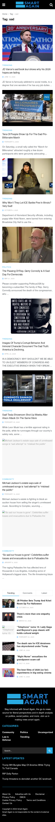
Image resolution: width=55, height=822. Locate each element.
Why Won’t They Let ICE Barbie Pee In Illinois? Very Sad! (26, 204)
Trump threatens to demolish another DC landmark (26, 778)
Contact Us (7, 803)
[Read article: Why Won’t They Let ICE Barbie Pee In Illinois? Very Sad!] (27, 176)
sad (16, 14)
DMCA (23, 797)
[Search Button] (51, 4)
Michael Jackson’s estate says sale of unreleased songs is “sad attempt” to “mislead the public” (25, 486)
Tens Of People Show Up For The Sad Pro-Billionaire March (24, 135)
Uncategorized (45, 732)
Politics (6, 267)
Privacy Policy (8, 797)
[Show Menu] (3, 4)
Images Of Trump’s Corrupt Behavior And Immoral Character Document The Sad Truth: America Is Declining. (25, 346)
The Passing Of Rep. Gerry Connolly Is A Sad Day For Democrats (26, 272)
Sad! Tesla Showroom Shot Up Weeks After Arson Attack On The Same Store (25, 416)
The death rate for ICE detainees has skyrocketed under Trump (33, 645)
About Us (6, 794)
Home (4, 14)
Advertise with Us (23, 794)
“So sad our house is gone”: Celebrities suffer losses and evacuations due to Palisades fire (25, 556)
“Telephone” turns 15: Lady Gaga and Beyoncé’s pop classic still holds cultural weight (34, 629)
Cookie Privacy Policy (12, 800)
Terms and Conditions (36, 800)
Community (8, 479)
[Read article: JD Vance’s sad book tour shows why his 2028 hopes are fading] (27, 43)
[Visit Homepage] (27, 5)
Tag (11, 14)
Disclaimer (40, 794)
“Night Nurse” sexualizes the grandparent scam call (32, 658)
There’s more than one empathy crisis (33, 615)
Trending (7, 65)
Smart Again (22, 808)
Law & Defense (6, 738)
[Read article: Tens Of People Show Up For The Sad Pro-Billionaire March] (27, 108)
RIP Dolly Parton (10, 773)
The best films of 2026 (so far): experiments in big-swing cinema (34, 671)
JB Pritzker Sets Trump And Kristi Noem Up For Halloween (34, 602)
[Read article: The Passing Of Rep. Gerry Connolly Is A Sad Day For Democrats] (27, 245)
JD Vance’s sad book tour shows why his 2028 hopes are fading (26, 70)
